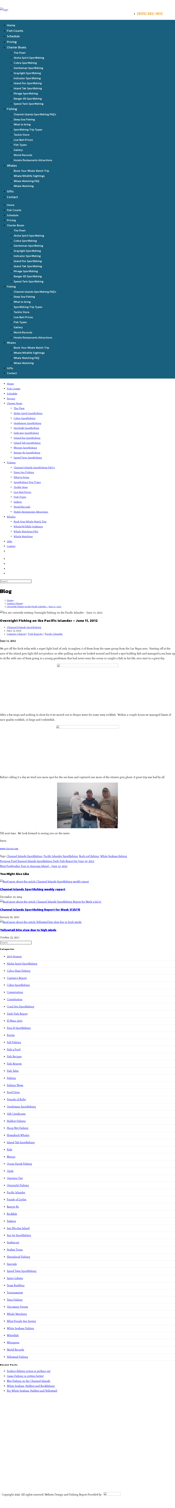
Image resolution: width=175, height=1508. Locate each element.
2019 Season (14, 956)
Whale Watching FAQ (26, 181)
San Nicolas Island (18, 1228)
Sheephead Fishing (18, 1256)
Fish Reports (35, 634)
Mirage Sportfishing (26, 93)
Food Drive (13, 1092)
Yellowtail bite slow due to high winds (28, 930)
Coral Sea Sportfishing (20, 1006)
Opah (10, 1171)
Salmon (11, 1221)
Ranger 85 (13, 1206)
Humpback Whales (18, 1135)
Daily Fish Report (17, 1013)
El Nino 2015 (14, 1020)
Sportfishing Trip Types (28, 129)
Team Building (16, 1285)
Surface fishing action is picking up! (28, 1371)
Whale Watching (24, 186)
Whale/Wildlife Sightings (29, 176)
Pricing (12, 42)
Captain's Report (16, 634)
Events (11, 1035)
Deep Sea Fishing (24, 119)
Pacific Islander (54, 634)
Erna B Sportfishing (19, 1028)
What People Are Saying (21, 1321)
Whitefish (13, 1335)
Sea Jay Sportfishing (19, 1235)
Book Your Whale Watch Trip (31, 171)
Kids (9, 1149)
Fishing (12, 109)
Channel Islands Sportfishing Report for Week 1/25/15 (40, 909)
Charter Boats (16, 47)
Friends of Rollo (16, 1099)
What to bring (22, 124)
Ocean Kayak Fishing (19, 1163)
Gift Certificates (16, 1113)
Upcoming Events (17, 1306)
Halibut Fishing (16, 1121)
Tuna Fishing (15, 1299)
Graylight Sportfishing (27, 73)
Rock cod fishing (89, 856)
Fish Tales (13, 1070)
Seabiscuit (13, 1242)
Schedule (13, 36)
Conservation (15, 992)
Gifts (10, 191)
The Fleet (19, 53)
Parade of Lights (16, 1199)
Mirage (11, 1156)
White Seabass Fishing (20, 1328)
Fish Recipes (14, 1056)
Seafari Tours (15, 1249)
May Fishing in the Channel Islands (28, 1381)
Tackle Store (21, 135)
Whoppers (13, 1342)
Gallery (18, 150)
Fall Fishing (14, 1042)
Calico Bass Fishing (19, 970)
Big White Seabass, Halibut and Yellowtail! (32, 1390)
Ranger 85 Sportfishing (28, 98)
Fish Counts (15, 30)
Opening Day (15, 1178)
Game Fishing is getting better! (25, 1376)
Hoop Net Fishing (18, 1128)
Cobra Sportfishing (25, 63)
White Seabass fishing (113, 856)
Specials (12, 1264)
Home (11, 25)
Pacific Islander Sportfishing (61, 856)
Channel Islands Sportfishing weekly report (32, 889)
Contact (12, 197)
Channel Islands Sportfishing (24, 627)
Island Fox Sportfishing (28, 83)
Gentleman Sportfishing (28, 68)
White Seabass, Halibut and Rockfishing (31, 1386)
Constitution (14, 999)
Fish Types (20, 145)
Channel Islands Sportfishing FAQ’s (35, 114)
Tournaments (15, 1292)
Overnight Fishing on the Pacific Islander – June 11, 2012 (34, 606)
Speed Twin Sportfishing (28, 104)
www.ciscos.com (9, 848)
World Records (23, 155)
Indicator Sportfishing (27, 78)
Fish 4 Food (14, 1049)
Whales (12, 165)
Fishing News (15, 1085)
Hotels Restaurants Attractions (33, 160)
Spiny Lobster (15, 1278)
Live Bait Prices (23, 140)
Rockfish (12, 1214)
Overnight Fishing (18, 1185)
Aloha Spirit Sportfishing (29, 58)
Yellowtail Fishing (17, 1356)
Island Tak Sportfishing (28, 88)
